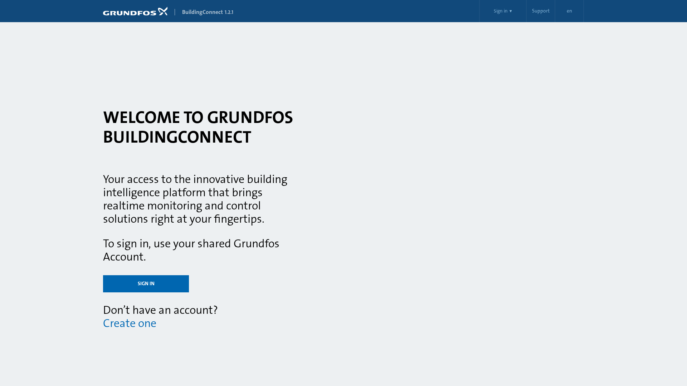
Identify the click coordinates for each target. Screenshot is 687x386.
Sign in (146, 284)
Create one (129, 323)
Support (541, 11)
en (569, 11)
